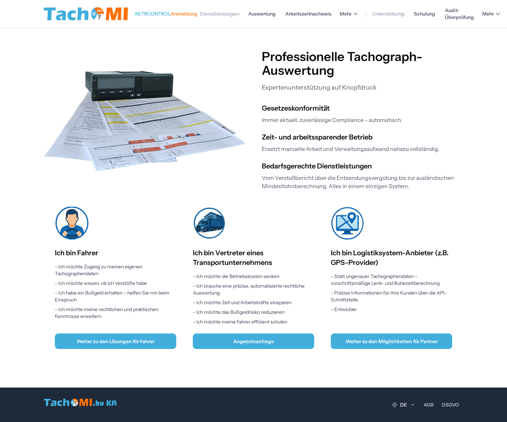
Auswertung (262, 14)
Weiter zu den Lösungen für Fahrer (116, 341)
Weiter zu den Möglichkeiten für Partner (392, 341)
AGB (429, 405)
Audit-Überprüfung (459, 13)
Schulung (424, 14)
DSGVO (450, 405)
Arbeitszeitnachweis (308, 14)
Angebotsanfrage (253, 341)
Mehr (345, 14)
